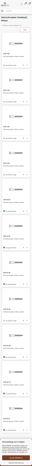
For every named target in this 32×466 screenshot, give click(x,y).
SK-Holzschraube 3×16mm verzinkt (13, 129)
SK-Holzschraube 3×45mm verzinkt (13, 202)
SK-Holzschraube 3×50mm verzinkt (13, 421)
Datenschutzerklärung (16, 463)
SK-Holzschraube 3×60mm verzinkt (13, 385)
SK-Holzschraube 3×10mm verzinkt (13, 166)
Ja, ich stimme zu (16, 458)
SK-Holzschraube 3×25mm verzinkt (13, 275)
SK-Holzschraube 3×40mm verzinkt (13, 239)
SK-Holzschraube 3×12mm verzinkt (13, 93)
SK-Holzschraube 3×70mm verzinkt (13, 348)
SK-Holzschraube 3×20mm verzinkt (13, 56)
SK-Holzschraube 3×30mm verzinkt (13, 312)
